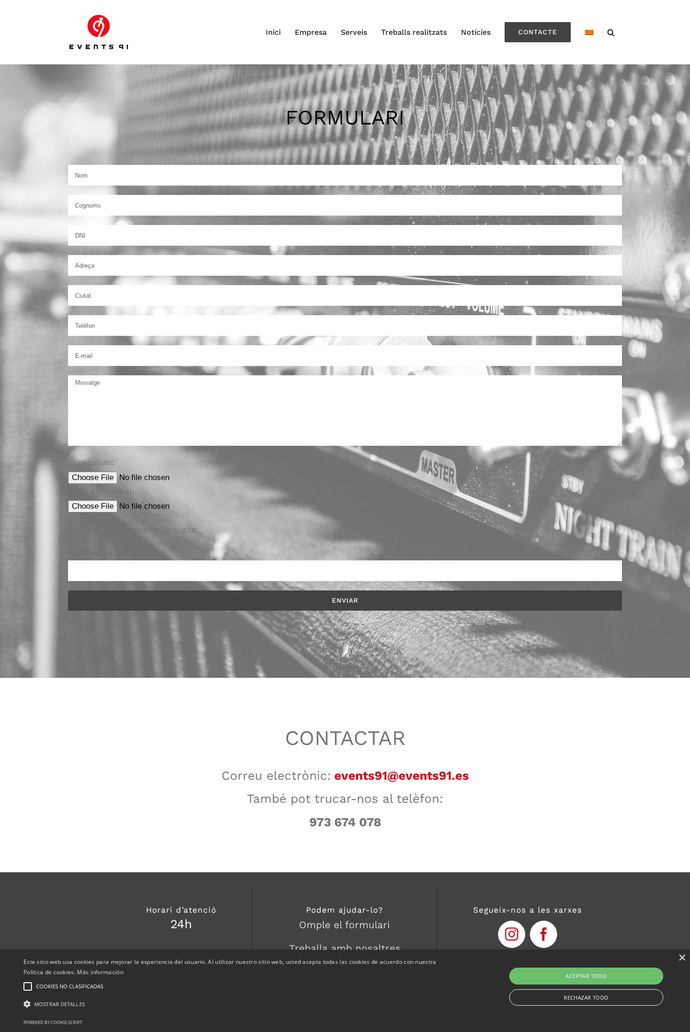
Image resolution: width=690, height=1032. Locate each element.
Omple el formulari (344, 925)
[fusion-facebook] (543, 934)
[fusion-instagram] (511, 934)
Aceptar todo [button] (586, 975)
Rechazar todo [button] (586, 997)
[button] (232, 1004)
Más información (100, 972)
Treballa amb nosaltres (344, 948)
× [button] (681, 958)
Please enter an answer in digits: (133, 529)
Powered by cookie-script (52, 1022)
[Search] (611, 32)
